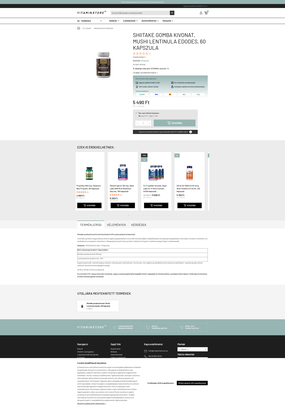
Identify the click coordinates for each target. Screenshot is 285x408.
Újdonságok (130, 21)
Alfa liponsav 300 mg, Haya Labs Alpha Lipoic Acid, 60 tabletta (191, 188)
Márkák (114, 21)
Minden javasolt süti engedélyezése (192, 383)
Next (205, 183)
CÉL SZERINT (87, 28)
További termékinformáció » (145, 72)
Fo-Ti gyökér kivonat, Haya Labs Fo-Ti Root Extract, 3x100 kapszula (124, 188)
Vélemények (116, 225)
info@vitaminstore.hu (158, 350)
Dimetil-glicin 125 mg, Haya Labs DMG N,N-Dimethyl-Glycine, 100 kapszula (91, 188)
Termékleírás (91, 225)
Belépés (114, 352)
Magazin (168, 21)
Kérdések (138, 225)
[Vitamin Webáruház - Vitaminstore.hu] (79, 28)
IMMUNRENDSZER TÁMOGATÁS (103, 28)
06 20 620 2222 (155, 356)
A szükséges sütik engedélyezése (160, 383)
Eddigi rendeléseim (118, 357)
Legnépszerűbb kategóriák (87, 354)
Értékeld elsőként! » (139, 57)
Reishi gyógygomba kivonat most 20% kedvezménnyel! (142, 2)
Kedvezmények (150, 21)
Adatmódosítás (116, 354)
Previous (79, 183)
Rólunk (80, 349)
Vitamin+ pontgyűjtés (85, 352)
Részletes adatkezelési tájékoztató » (91, 403)
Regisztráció (115, 349)
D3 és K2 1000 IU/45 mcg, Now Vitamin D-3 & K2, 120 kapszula (158, 188)
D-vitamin (81, 357)
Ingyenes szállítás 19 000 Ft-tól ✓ (195, 6)
